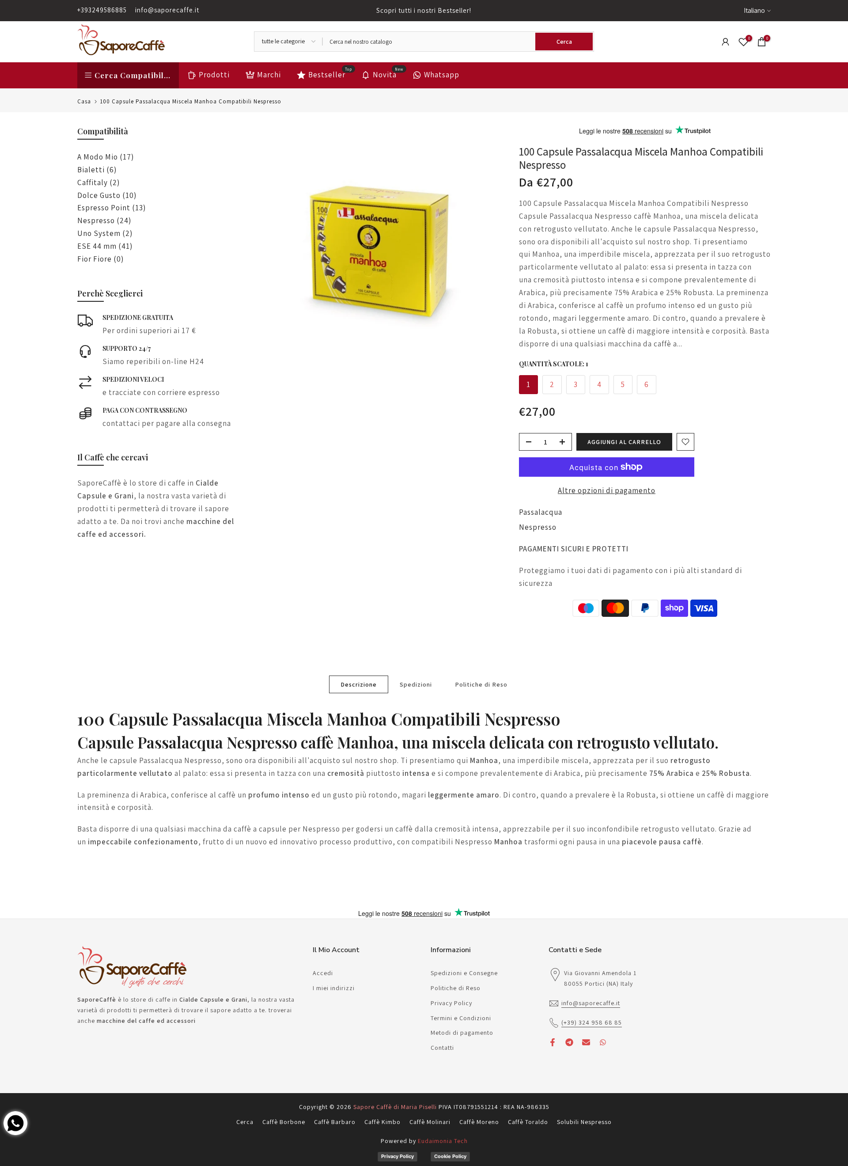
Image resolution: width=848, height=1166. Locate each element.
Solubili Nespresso (584, 1122)
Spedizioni (416, 684)
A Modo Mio (105, 157)
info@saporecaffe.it (167, 10)
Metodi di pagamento (462, 1033)
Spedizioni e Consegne (464, 973)
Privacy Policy (451, 1003)
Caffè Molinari (429, 1122)
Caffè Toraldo (528, 1122)
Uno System (104, 233)
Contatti (442, 1048)
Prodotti (214, 75)
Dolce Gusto (106, 195)
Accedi (323, 973)
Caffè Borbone (283, 1122)
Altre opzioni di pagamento (606, 490)
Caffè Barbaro (335, 1122)
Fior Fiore (100, 259)
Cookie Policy (450, 1156)
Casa (84, 101)
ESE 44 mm (104, 246)
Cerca (245, 1122)
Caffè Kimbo (382, 1122)
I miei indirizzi (334, 988)
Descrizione (359, 684)
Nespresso (537, 527)
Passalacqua (540, 512)
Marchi (269, 75)
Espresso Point (111, 208)
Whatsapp (441, 75)
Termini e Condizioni (461, 1018)
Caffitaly (98, 182)
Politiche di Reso (481, 684)
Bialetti (97, 170)
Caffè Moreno (479, 1122)
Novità (388, 74)
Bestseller (330, 74)
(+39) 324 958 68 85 (591, 1022)
